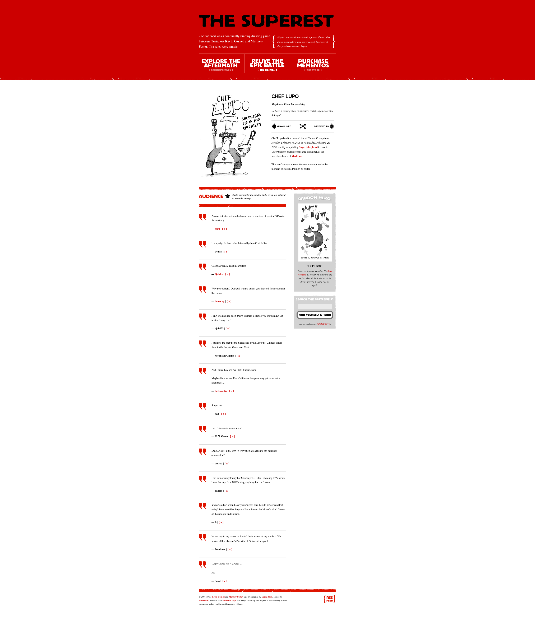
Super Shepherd (308, 147)
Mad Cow (297, 156)
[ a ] (224, 229)
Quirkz (219, 274)
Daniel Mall (267, 596)
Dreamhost (204, 600)
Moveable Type (229, 600)
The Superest (266, 21)
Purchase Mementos (313, 67)
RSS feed (329, 599)
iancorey (219, 301)
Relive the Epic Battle (267, 67)
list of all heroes (323, 323)
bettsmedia (221, 391)
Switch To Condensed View (303, 126)
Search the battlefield (315, 298)
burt (217, 229)
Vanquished (283, 126)
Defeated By (322, 126)
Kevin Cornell (234, 41)
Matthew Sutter (236, 596)
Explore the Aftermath (222, 67)
